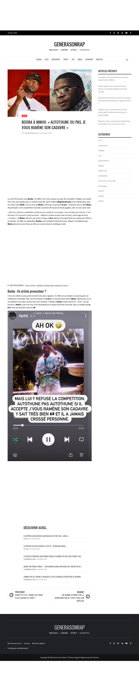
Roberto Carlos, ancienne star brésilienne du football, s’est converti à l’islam (114, 122)
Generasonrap (69, 44)
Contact (27, 643)
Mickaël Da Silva (31, 559)
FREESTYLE (99, 59)
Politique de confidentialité (18, 648)
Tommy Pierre (30, 133)
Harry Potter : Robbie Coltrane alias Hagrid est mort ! (47, 285)
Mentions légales (38, 643)
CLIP (73, 59)
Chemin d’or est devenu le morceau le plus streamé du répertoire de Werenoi (52, 576)
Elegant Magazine (81, 657)
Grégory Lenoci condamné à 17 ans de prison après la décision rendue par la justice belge (112, 112)
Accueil (39, 59)
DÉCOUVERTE (56, 59)
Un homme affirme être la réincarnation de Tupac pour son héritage (69, 596)
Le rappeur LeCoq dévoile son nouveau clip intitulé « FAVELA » (46, 536)
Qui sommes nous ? (15, 643)
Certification (103, 145)
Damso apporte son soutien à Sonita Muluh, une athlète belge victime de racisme (112, 89)
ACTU (46, 59)
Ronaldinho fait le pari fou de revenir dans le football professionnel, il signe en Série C (114, 101)
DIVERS (101, 166)
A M (27, 539)
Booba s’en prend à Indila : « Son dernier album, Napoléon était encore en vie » (53, 566)
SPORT (101, 201)
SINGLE (80, 59)
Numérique (102, 186)
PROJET (65, 59)
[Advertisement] (65, 15)
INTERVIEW (89, 59)
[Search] (127, 59)
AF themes (95, 657)
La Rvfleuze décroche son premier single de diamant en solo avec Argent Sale (52, 556)
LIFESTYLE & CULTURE (107, 181)
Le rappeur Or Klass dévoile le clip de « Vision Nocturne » (45, 546)
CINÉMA (101, 150)
